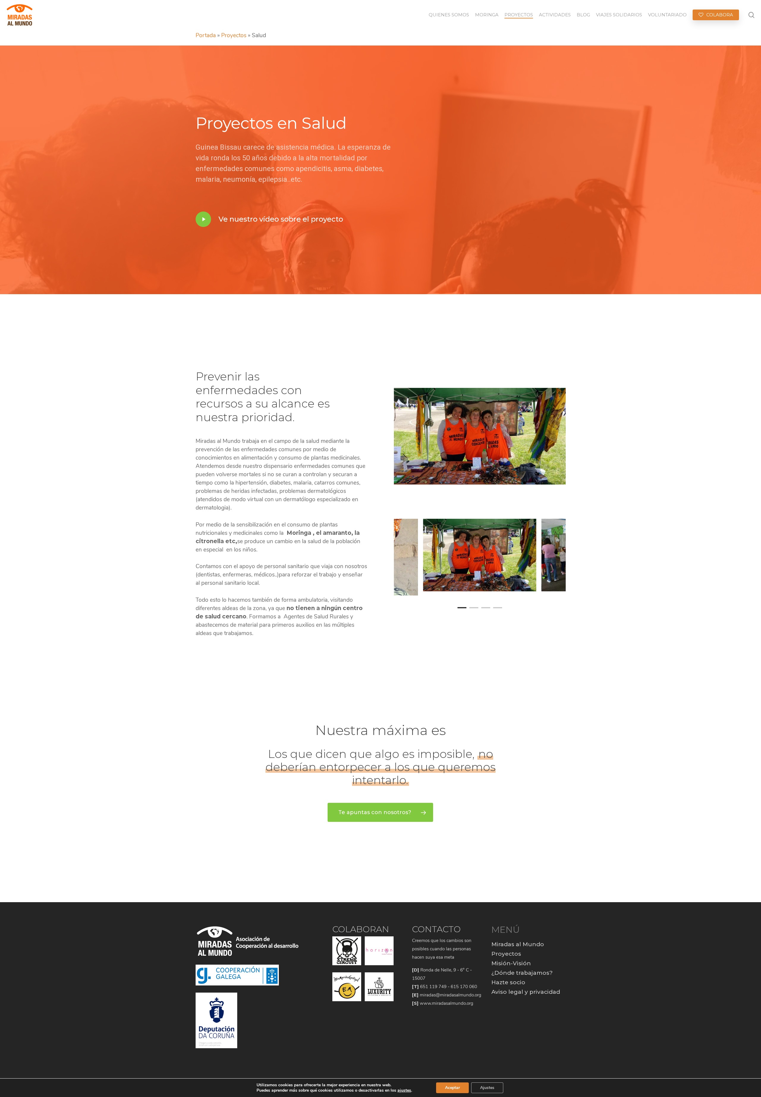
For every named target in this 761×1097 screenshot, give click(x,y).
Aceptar (452, 1087)
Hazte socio (508, 982)
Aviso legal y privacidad (525, 991)
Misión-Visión (511, 963)
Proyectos (233, 35)
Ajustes (487, 1087)
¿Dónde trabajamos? (522, 972)
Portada (206, 35)
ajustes (404, 1090)
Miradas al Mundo (517, 944)
